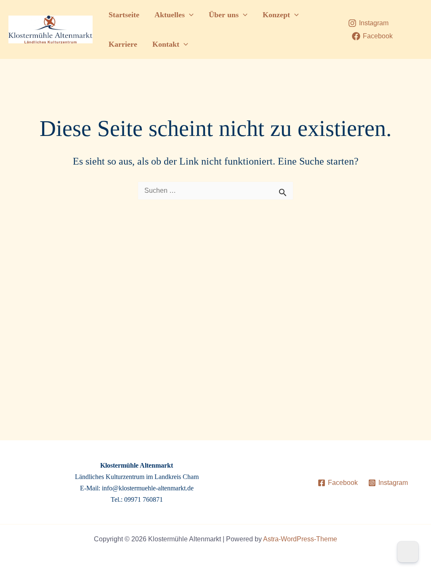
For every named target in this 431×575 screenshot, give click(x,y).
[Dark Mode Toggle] (407, 551)
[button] (189, 14)
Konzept (276, 15)
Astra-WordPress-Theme (300, 539)
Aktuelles (169, 15)
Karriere (123, 44)
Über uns (224, 15)
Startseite (124, 15)
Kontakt (165, 44)
